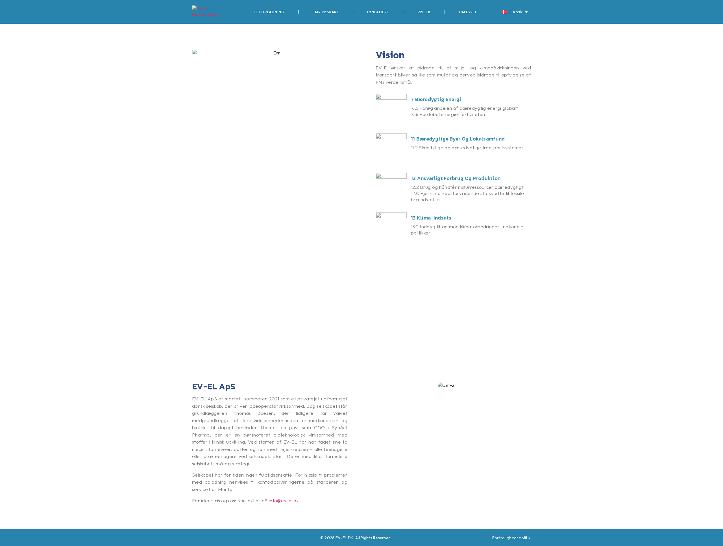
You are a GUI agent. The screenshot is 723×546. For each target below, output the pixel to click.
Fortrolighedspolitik (511, 537)
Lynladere (378, 12)
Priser (423, 12)
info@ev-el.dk (284, 500)
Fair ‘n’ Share (325, 12)
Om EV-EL (468, 12)
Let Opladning (269, 12)
